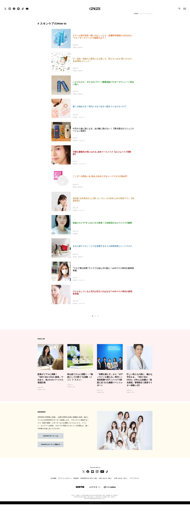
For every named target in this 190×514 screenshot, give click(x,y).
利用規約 (76, 478)
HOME (136, 13)
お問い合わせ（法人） (121, 478)
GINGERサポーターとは (50, 436)
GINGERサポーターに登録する (50, 444)
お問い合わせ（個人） (106, 478)
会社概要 (53, 478)
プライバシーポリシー (65, 478)
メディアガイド (134, 478)
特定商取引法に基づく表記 (88, 478)
